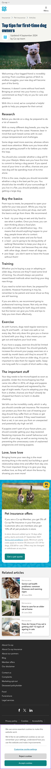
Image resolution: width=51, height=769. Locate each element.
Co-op (4, 2)
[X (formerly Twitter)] (24, 710)
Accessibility (37, 721)
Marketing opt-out (10, 681)
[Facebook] (19, 710)
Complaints (7, 677)
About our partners (10, 653)
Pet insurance (19, 17)
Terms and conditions (14, 540)
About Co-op (7, 645)
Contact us (6, 672)
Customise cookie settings (25, 749)
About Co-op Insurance (12, 649)
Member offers (8, 662)
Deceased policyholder (12, 685)
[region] (25, 746)
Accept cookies (25, 763)
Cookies (24, 721)
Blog (4, 658)
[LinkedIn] (30, 710)
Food (4, 691)
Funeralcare (7, 696)
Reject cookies (25, 756)
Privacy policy (11, 721)
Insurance (6, 17)
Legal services (8, 700)
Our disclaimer (8, 666)
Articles (32, 17)
